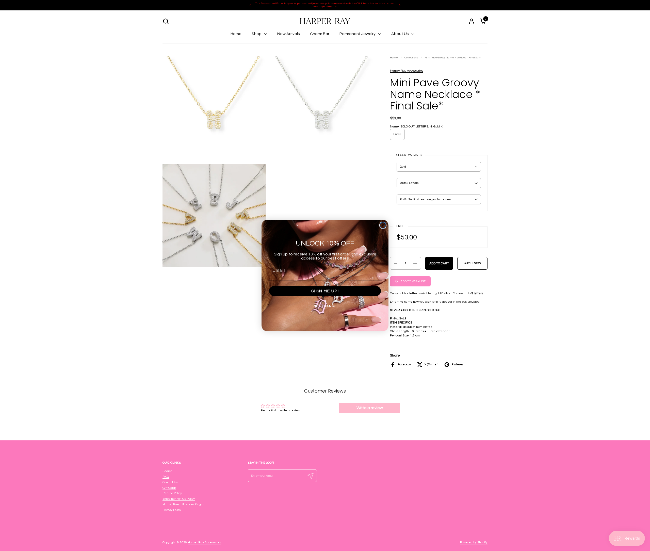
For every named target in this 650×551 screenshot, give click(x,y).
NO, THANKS (325, 306)
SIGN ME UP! (325, 291)
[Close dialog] (383, 225)
